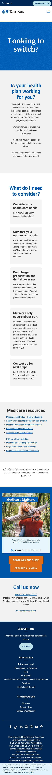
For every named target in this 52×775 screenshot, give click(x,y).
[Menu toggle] (48, 11)
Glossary (26, 703)
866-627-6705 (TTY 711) (26, 594)
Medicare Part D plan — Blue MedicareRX (24, 417)
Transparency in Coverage (26, 668)
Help (26, 672)
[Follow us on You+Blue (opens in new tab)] (26, 727)
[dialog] (26, 769)
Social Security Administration (19, 432)
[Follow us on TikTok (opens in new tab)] (16, 727)
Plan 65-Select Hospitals (17, 439)
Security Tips (26, 707)
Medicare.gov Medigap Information (21, 443)
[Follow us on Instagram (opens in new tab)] (31, 727)
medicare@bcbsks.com (26, 611)
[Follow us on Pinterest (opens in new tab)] (41, 727)
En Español (26, 675)
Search (8, 3)
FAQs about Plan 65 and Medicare (21, 447)
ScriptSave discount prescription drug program (26, 421)
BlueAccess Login (42, 3)
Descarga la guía (26, 568)
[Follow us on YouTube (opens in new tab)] (36, 727)
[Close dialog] (50, 763)
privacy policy (29, 772)
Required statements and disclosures (22, 450)
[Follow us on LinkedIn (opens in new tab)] (21, 727)
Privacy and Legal (26, 664)
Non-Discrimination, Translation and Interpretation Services (26, 681)
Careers (26, 646)
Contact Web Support (26, 711)
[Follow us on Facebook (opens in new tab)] (10, 727)
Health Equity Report (26, 687)
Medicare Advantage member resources (24, 425)
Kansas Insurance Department (19, 428)
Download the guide (26, 560)
